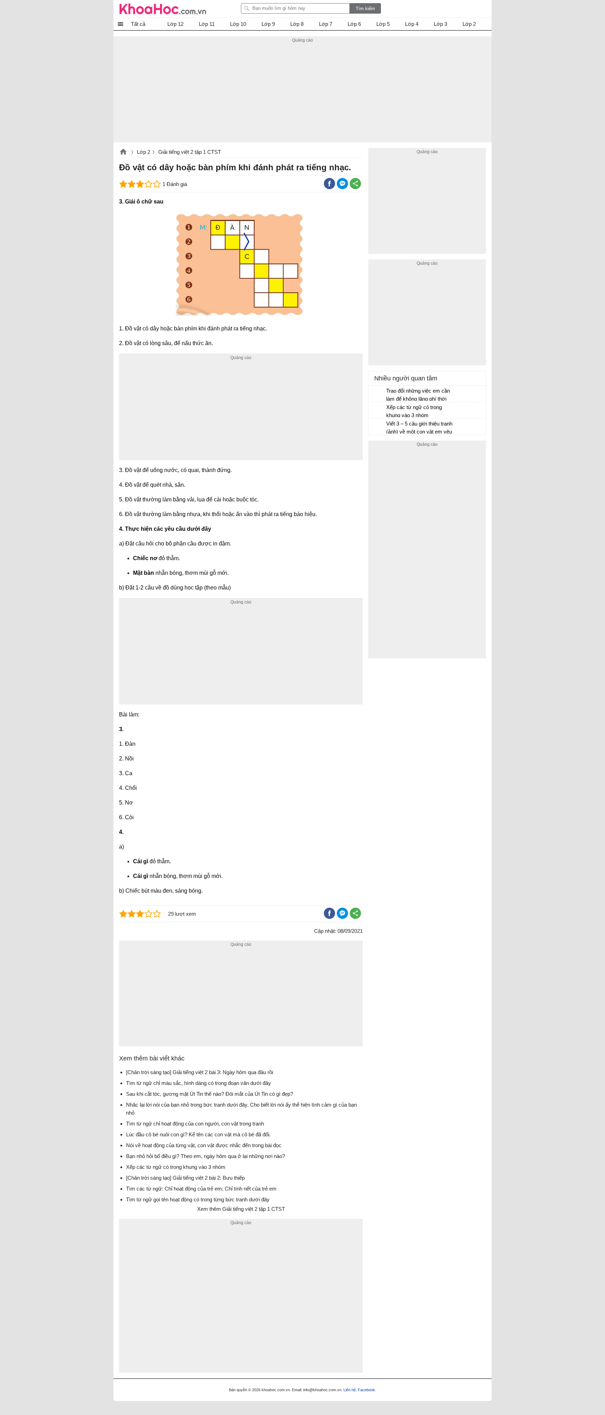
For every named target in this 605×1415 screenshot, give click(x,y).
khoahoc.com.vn (123, 152)
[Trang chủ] (163, 9)
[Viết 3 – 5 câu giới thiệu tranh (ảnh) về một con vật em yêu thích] (377, 427)
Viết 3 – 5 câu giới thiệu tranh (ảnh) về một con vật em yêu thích (419, 428)
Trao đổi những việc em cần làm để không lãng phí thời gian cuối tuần (418, 395)
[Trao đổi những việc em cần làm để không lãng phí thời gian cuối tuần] (377, 394)
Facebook (366, 1390)
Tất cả (138, 24)
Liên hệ (349, 1390)
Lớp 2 (143, 152)
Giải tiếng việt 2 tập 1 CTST (189, 152)
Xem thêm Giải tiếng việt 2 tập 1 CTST (241, 1209)
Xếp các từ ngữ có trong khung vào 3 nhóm (414, 411)
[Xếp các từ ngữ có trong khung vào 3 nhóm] (377, 410)
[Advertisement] (302, 93)
